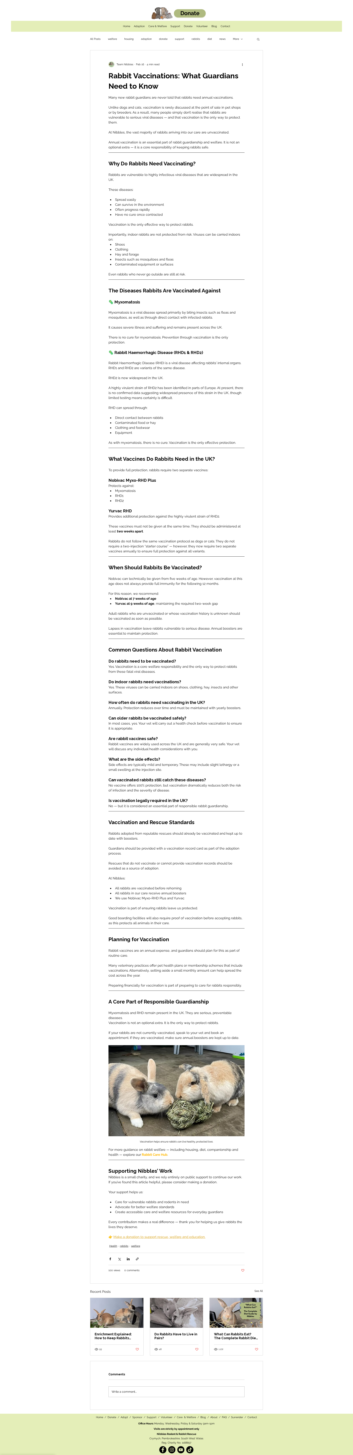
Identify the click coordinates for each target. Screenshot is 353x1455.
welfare (112, 38)
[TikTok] (189, 1449)
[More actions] (242, 64)
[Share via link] (137, 1259)
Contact (252, 1417)
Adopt (125, 1417)
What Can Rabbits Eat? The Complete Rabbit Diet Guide (235, 1336)
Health (113, 1245)
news (222, 38)
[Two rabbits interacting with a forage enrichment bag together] (176, 1313)
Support (152, 1417)
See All (258, 1290)
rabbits (196, 38)
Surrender (237, 1417)
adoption (146, 38)
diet (209, 38)
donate (163, 38)
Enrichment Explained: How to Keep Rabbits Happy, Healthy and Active (116, 1336)
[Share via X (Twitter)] (119, 1259)
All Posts (95, 38)
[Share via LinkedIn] (128, 1259)
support (179, 38)
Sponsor (137, 1417)
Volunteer (167, 1417)
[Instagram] (171, 1449)
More (236, 38)
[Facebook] (162, 1449)
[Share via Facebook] (110, 1259)
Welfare (191, 1417)
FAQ (224, 1417)
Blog (203, 1417)
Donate (112, 1417)
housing (129, 38)
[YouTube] (180, 1449)
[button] (258, 39)
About (214, 1417)
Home (99, 1417)
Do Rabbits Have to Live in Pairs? (175, 1336)
